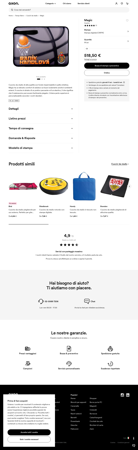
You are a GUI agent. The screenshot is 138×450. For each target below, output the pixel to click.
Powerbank (75, 421)
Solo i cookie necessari (29, 439)
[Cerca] (11, 9)
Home (11, 16)
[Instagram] (122, 395)
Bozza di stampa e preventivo (107, 65)
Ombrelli (93, 410)
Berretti (74, 417)
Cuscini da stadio (32, 16)
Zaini (92, 429)
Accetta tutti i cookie (29, 432)
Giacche (74, 425)
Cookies (112, 442)
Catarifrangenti (96, 417)
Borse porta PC (96, 402)
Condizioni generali (123, 442)
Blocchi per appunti (78, 402)
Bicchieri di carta (96, 425)
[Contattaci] (133, 438)
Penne (73, 398)
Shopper (93, 398)
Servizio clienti (83, 3)
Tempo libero (19, 16)
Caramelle (75, 406)
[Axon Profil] (14, 3)
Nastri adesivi (76, 413)
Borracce (93, 413)
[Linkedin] (127, 395)
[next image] (71, 46)
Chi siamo (67, 3)
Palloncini (74, 429)
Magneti (93, 406)
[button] (106, 25)
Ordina (107, 73)
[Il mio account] (116, 3)
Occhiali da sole (96, 421)
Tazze (73, 410)
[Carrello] (127, 3)
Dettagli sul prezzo (90, 59)
